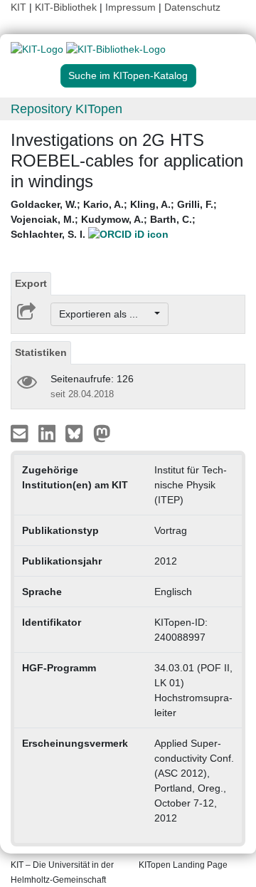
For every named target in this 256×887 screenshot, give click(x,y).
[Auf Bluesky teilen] (77, 433)
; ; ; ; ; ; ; (114, 219)
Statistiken (41, 352)
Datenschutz (192, 7)
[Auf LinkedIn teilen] (48, 433)
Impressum (130, 7)
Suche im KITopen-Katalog (128, 75)
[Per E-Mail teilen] (21, 433)
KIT (18, 7)
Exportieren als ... (105, 314)
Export (31, 283)
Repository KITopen (66, 109)
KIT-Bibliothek (67, 7)
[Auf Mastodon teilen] (102, 433)
